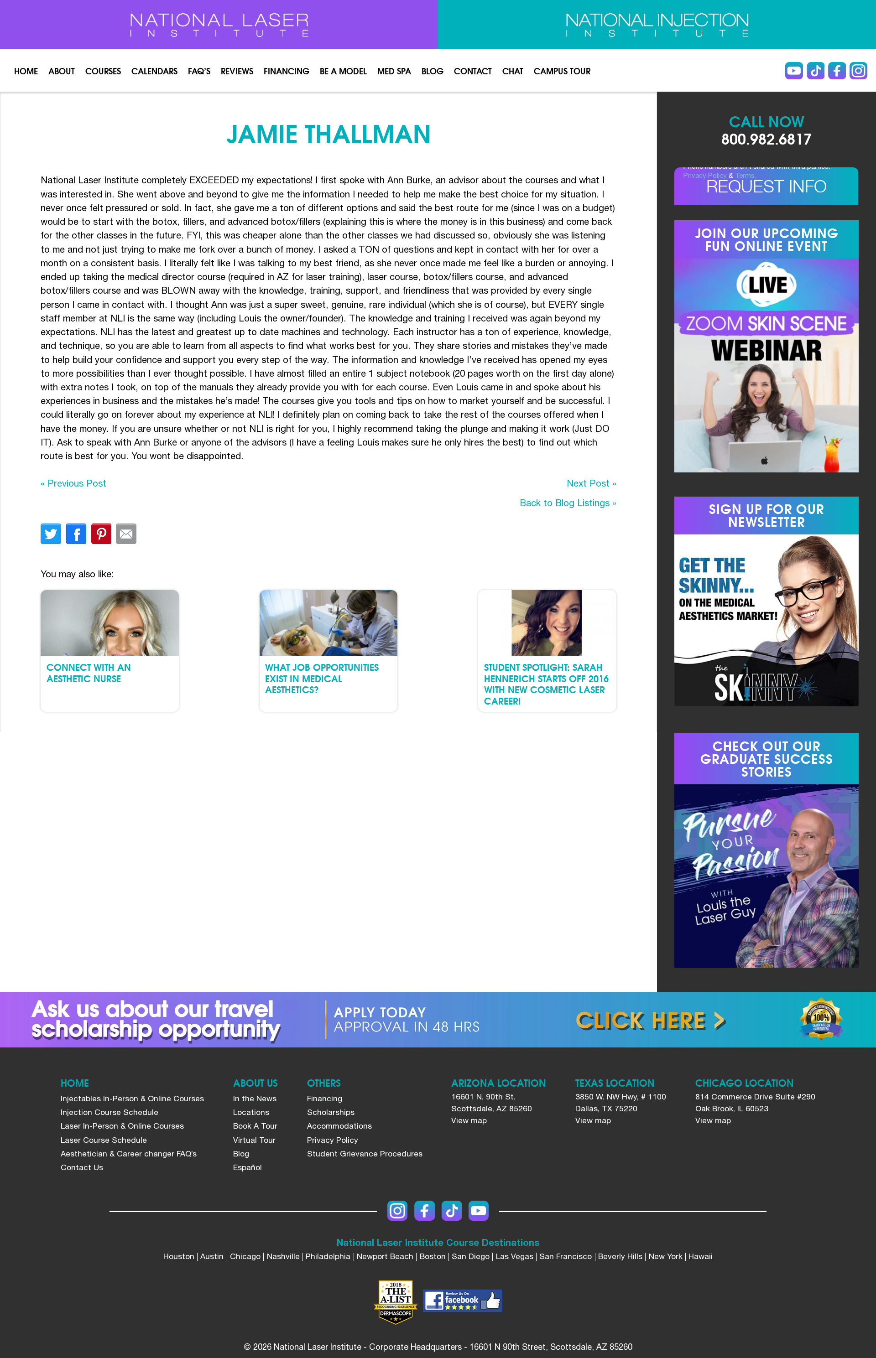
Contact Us (82, 1167)
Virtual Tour (254, 1140)
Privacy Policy (705, 175)
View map (469, 1120)
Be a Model (343, 70)
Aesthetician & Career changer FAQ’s (129, 1153)
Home (26, 70)
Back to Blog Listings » (568, 503)
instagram (858, 70)
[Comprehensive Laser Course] (219, 25)
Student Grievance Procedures (364, 1153)
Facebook (836, 70)
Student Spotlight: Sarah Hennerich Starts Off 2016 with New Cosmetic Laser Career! (546, 683)
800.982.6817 (766, 138)
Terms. (745, 175)
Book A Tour (255, 1125)
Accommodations (339, 1125)
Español (247, 1167)
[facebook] (462, 1303)
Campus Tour (562, 70)
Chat (512, 70)
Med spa (394, 70)
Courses (103, 70)
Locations (251, 1112)
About (61, 70)
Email (126, 534)
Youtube (794, 70)
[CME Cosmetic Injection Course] (657, 25)
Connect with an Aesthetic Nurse (89, 672)
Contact (473, 70)
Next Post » (591, 483)
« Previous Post (73, 483)
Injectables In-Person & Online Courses (132, 1098)
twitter (51, 534)
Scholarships (331, 1112)
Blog (432, 70)
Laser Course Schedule (104, 1140)
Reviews (237, 70)
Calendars (154, 70)
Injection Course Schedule (109, 1112)
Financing (286, 70)
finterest (101, 534)
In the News (254, 1098)
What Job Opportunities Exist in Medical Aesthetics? (322, 677)
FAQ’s (199, 70)
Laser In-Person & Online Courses (122, 1125)
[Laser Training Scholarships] (438, 1019)
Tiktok (815, 70)
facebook (76, 534)
